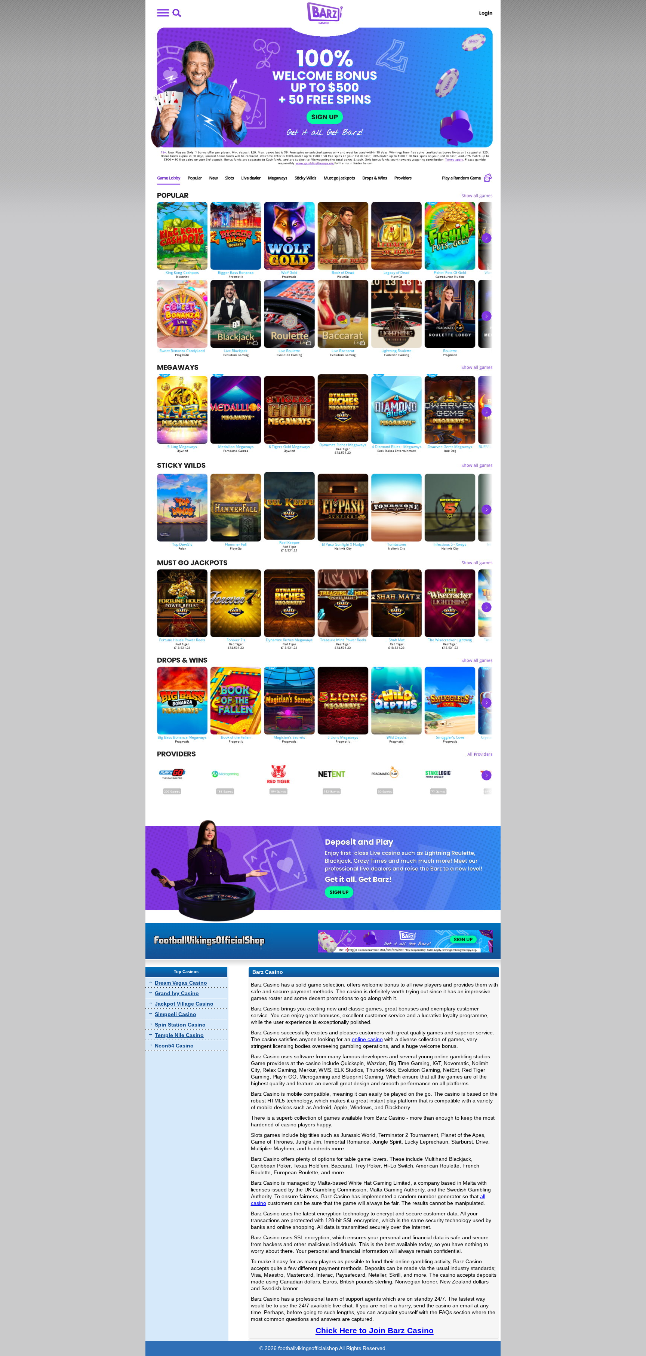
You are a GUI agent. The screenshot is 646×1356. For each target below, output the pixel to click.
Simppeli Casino (175, 1014)
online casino (367, 1039)
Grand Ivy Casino (177, 993)
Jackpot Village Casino (184, 1004)
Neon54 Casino (174, 1046)
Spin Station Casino (180, 1025)
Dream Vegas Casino (181, 983)
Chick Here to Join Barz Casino (375, 1330)
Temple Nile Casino (179, 1035)
